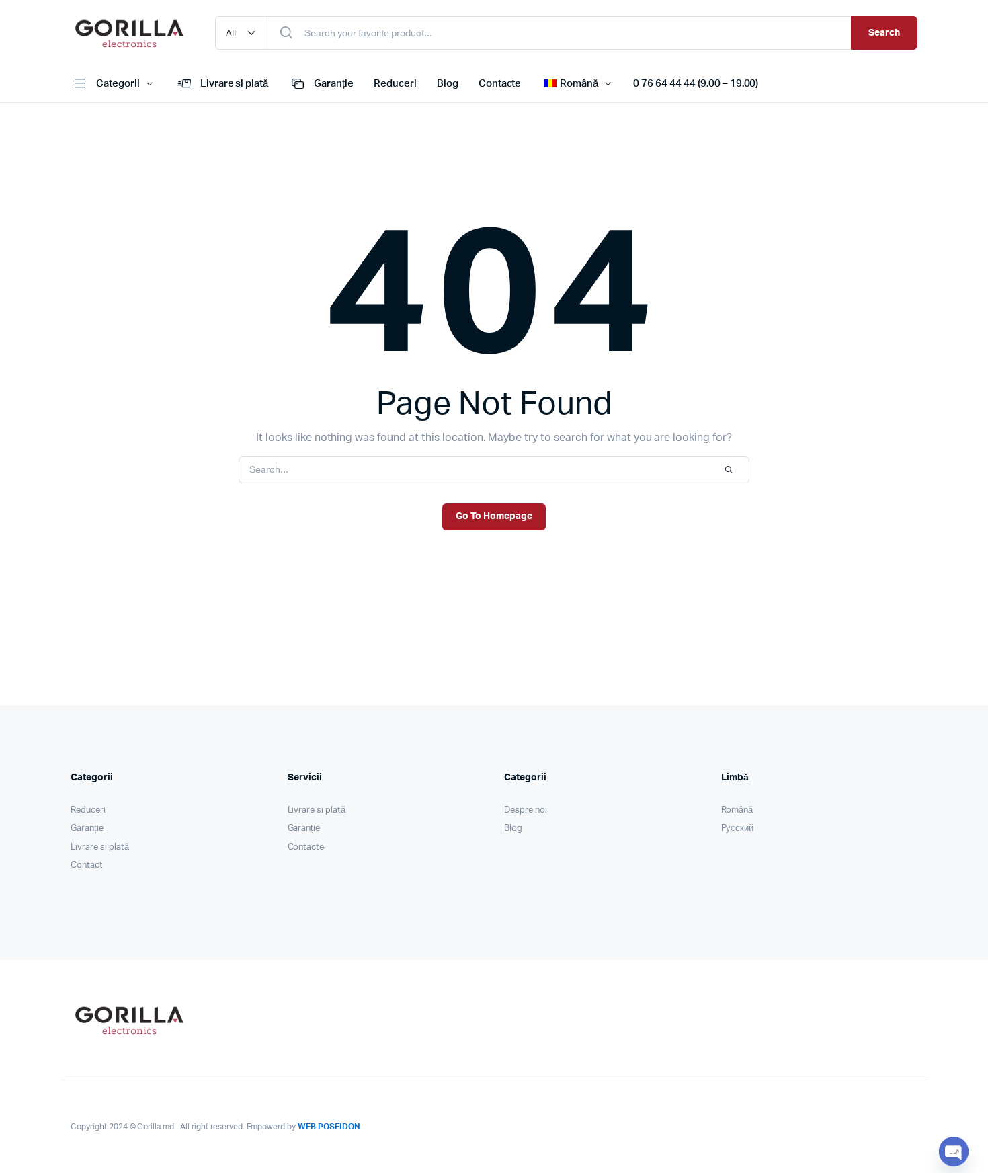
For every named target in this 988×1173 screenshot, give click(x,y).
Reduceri (395, 84)
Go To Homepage (494, 516)
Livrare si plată (234, 84)
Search (884, 33)
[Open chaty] (954, 1151)
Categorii (118, 84)
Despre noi (525, 810)
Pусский (737, 828)
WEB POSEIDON (329, 1127)
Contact (87, 865)
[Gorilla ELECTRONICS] (129, 32)
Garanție (334, 84)
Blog (447, 84)
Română (737, 810)
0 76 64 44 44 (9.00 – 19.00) (695, 84)
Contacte (500, 84)
